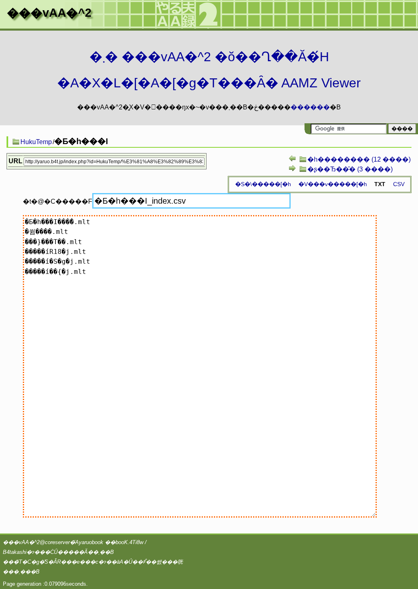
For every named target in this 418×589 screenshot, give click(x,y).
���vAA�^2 (49, 12)
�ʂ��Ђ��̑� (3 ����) (350, 169)
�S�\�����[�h (263, 184)
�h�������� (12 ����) (359, 159)
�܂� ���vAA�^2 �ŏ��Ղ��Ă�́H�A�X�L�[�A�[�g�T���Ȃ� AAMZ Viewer (209, 69)
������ (310, 107)
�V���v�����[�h (332, 184)
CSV (399, 184)
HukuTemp (36, 141)
